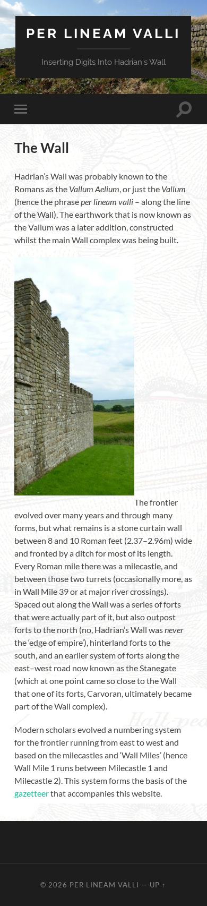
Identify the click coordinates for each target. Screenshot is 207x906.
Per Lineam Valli (103, 33)
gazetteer (31, 793)
